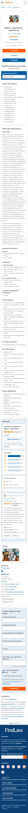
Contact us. (19, 743)
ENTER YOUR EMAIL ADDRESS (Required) (12, 754)
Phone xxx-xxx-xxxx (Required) (11, 641)
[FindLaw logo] (9, 2)
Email (6, 672)
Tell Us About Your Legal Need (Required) (11, 658)
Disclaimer (16, 807)
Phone (14, 672)
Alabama (3, 7)
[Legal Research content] (25, 793)
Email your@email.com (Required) (12, 633)
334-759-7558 (13, 587)
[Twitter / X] (13, 766)
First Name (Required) (9, 617)
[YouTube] (8, 766)
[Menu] (2, 2)
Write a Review (14, 39)
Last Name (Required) (9, 625)
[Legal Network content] (25, 798)
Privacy (9, 807)
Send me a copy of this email (13, 676)
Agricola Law (16, 7)
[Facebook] (2, 766)
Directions (4, 581)
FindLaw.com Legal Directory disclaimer (12, 708)
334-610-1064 (15, 584)
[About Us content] (25, 778)
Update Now (13, 699)
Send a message (10, 589)
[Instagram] (18, 766)
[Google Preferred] (2, 772)
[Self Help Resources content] (25, 788)
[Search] (25, 2)
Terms (3, 807)
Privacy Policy (6, 683)
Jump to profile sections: (9, 73)
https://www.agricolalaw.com (15, 592)
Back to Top (15, 723)
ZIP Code (5, 649)
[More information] (10, 453)
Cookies (5, 808)
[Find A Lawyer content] (25, 783)
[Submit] (25, 757)
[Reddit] (24, 766)
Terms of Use (15, 681)
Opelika (9, 7)
